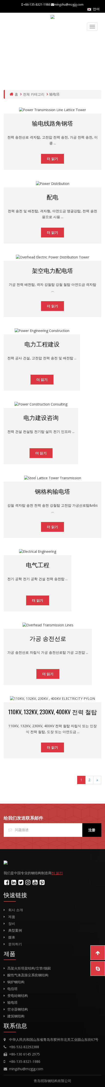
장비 (11, 923)
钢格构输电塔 (52, 491)
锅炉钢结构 (15, 982)
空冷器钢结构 (17, 1009)
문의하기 (15, 944)
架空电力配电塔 (52, 270)
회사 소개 (15, 909)
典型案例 (15, 930)
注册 (91, 830)
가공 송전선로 (48, 638)
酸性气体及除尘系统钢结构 (27, 975)
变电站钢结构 (17, 995)
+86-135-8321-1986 (24, 1061)
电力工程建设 (42, 343)
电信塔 (12, 988)
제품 (11, 916)
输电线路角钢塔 (52, 122)
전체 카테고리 (33, 94)
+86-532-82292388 (24, 1046)
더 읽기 (52, 158)
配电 (52, 196)
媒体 (11, 937)
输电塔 (54, 94)
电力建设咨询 (41, 417)
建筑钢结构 (15, 1016)
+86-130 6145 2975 (24, 1054)
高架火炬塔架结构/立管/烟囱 (29, 968)
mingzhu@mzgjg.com (26, 1068)
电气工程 (37, 564)
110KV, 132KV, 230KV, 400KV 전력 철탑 (52, 711)
